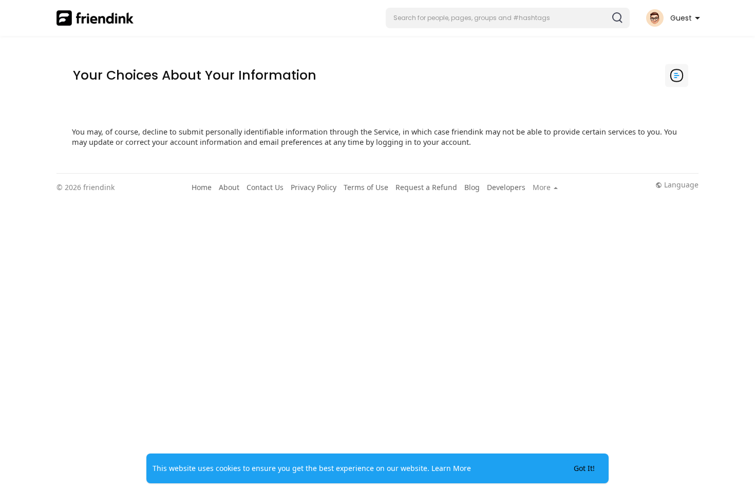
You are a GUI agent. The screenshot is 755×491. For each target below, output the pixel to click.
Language (680, 184)
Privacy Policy (313, 187)
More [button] (543, 187)
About (229, 187)
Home (202, 187)
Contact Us (265, 187)
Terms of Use (366, 187)
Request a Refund (426, 187)
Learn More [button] (451, 468)
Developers (506, 187)
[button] (508, 18)
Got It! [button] (584, 468)
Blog (472, 187)
